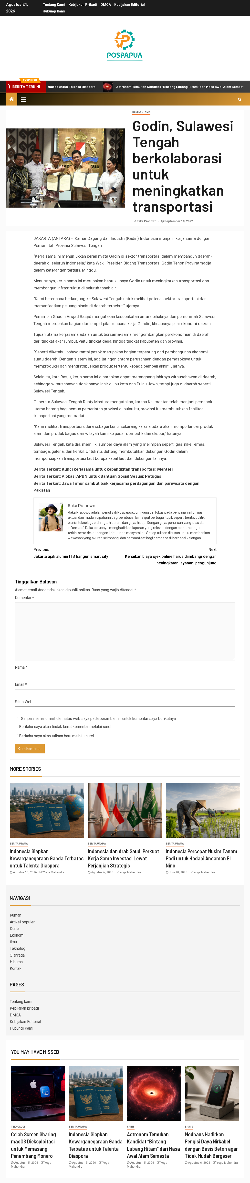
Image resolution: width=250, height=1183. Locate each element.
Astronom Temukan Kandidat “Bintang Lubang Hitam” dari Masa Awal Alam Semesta (150, 86)
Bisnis (189, 1126)
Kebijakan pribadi (83, 5)
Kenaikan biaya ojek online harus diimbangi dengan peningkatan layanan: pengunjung (171, 556)
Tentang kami (54, 5)
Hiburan (16, 962)
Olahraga (17, 955)
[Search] (240, 99)
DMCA (106, 5)
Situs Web (23, 701)
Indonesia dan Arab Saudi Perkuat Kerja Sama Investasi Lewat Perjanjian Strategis (123, 858)
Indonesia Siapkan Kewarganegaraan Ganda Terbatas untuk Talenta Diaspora (46, 858)
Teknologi (18, 948)
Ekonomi (17, 935)
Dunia (14, 928)
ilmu (13, 942)
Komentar (24, 597)
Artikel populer (22, 922)
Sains (131, 1126)
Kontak (15, 968)
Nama (21, 667)
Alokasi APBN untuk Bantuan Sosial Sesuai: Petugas (111, 476)
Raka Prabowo (147, 221)
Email (21, 684)
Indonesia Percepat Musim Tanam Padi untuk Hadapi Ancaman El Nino (201, 858)
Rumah (15, 915)
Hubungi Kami (54, 11)
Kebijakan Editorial (129, 5)
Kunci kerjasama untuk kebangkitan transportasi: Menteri (117, 469)
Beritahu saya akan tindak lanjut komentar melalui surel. (65, 726)
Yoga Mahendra (53, 872)
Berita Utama (141, 112)
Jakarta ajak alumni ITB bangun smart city (70, 553)
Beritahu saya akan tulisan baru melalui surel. (57, 736)
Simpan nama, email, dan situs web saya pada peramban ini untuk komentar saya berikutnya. (99, 718)
